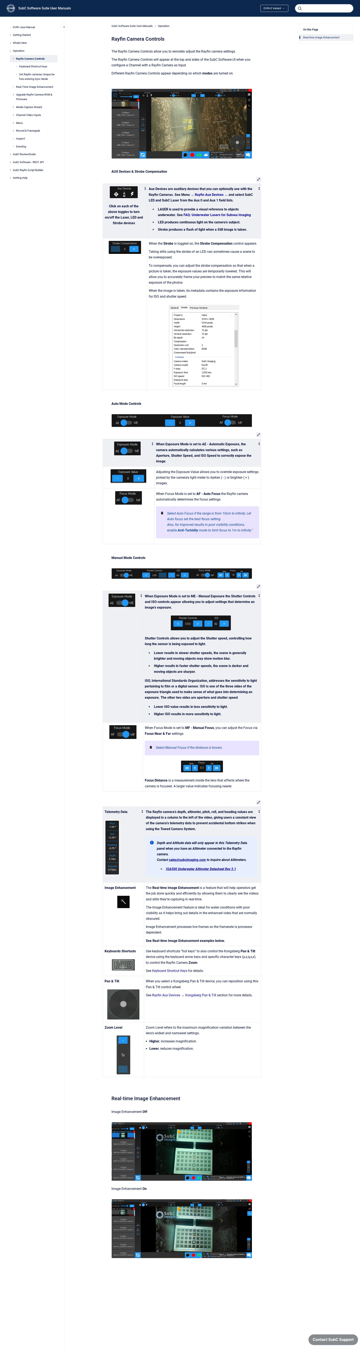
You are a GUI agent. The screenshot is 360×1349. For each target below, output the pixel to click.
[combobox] (324, 8)
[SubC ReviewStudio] (10, 154)
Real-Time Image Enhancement (34, 86)
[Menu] (13, 123)
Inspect (20, 138)
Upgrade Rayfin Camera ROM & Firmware (34, 97)
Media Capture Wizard (29, 107)
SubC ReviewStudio (24, 154)
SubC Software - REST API (28, 162)
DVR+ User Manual (24, 27)
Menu (19, 123)
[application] (333, 1340)
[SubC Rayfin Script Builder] (10, 170)
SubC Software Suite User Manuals (44, 8)
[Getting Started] (10, 35)
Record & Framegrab (28, 130)
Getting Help (20, 177)
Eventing (21, 146)
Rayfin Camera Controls (30, 58)
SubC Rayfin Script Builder (28, 170)
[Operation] (10, 51)
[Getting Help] (10, 178)
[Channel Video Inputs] (13, 115)
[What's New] (10, 43)
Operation (18, 50)
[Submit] (299, 8)
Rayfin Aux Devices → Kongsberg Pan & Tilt (184, 995)
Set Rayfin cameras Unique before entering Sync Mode (37, 77)
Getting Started (22, 34)
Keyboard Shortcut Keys (33, 66)
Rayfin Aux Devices (209, 195)
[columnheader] (125, 211)
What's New (20, 42)
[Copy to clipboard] (109, 1098)
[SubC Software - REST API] (10, 162)
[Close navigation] (64, 27)
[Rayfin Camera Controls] (13, 58)
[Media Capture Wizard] (13, 107)
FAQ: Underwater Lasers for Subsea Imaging (217, 215)
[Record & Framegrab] (13, 130)
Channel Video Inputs (28, 115)
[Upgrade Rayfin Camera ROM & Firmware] (13, 94)
